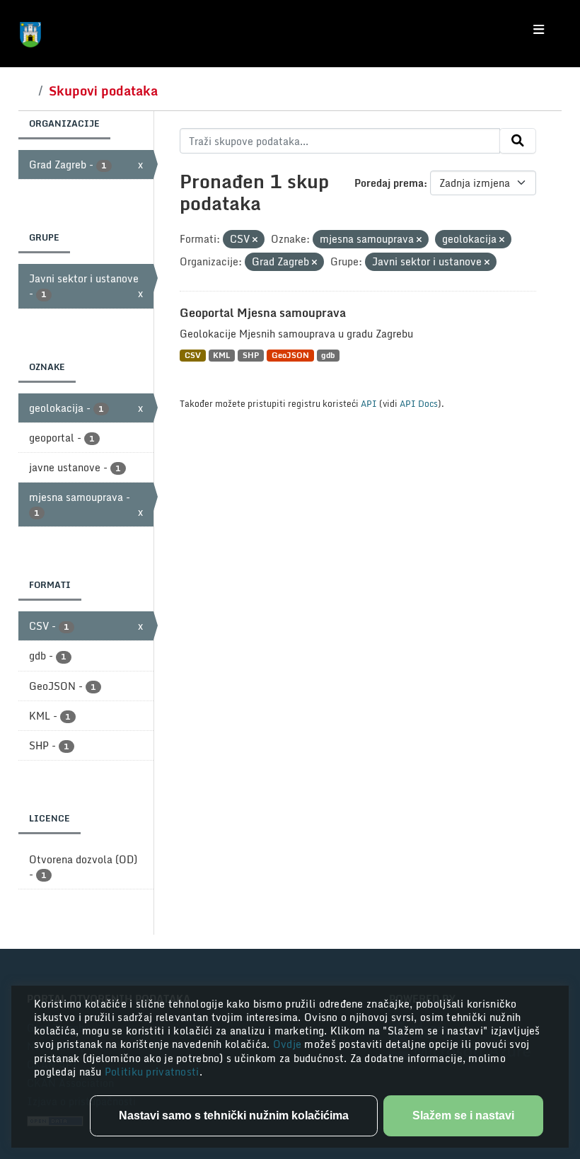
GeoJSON (290, 356)
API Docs (419, 403)
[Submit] (517, 141)
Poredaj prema (389, 183)
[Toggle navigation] (538, 29)
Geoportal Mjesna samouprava (263, 313)
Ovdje (289, 1044)
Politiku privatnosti (152, 1071)
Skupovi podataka (103, 90)
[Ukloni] (255, 239)
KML (221, 356)
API (369, 403)
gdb (328, 356)
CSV (193, 356)
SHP (251, 356)
